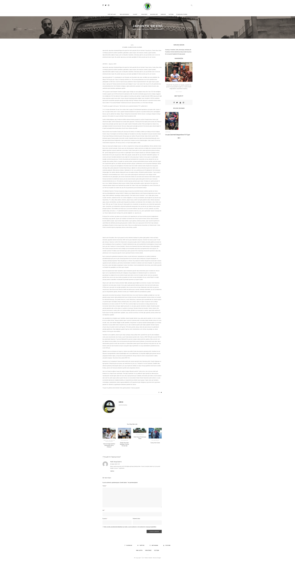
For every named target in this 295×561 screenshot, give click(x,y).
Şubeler (163, 14)
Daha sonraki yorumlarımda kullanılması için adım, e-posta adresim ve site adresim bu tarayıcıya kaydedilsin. (130, 527)
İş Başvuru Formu (181, 14)
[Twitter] (177, 103)
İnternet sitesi (136, 519)
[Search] (191, 5)
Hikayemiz (144, 14)
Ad (104, 510)
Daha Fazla (179, 91)
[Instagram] (183, 103)
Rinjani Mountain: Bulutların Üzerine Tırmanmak (124, 444)
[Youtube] (180, 103)
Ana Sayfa (139, 550)
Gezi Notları (112, 14)
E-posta (105, 519)
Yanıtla (112, 471)
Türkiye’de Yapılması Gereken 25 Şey (177, 134)
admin (125, 47)
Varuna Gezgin (157, 557)
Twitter (142, 545)
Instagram (155, 545)
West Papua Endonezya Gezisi (140, 437)
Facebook (129, 545)
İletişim (171, 14)
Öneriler (167, 131)
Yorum (105, 486)
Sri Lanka (111, 441)
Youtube (167, 545)
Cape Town (111, 440)
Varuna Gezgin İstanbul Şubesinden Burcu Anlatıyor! (109, 445)
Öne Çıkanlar (141, 434)
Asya (132, 45)
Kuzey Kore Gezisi (155, 442)
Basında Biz (154, 14)
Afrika (104, 440)
